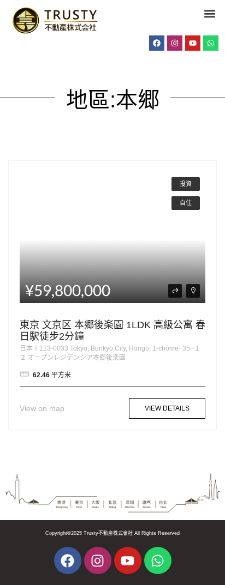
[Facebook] (156, 43)
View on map (42, 408)
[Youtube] (192, 43)
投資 (186, 183)
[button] (209, 13)
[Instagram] (174, 43)
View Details (167, 408)
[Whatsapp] (210, 43)
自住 (186, 203)
